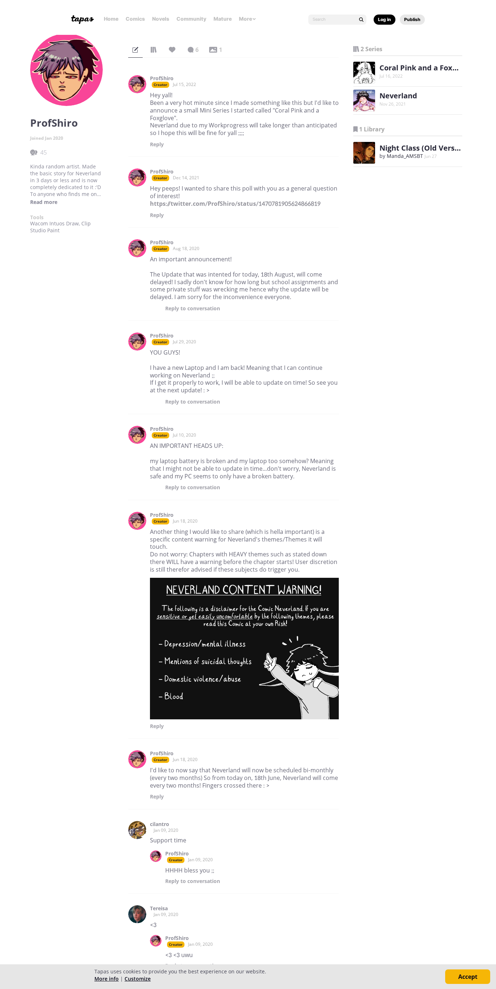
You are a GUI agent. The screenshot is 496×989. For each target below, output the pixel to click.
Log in (384, 19)
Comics (135, 19)
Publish (412, 19)
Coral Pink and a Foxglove (425, 68)
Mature (223, 19)
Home (111, 19)
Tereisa (159, 908)
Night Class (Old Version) (423, 148)
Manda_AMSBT (405, 155)
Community (191, 19)
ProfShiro (162, 78)
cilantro (159, 824)
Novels (160, 19)
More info (106, 978)
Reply (157, 144)
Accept (467, 977)
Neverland (398, 96)
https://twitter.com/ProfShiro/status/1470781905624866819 (235, 204)
